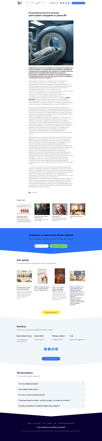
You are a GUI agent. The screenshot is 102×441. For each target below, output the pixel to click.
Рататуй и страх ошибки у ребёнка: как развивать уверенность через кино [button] (58, 289)
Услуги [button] (32, 2)
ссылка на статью (57, 116)
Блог (43, 2)
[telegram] (63, 3)
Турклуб (36, 3)
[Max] (69, 3)
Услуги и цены (36, 423)
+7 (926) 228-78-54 (57, 339)
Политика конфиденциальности (66, 423)
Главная (29, 423)
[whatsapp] (66, 3)
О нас (28, 2)
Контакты (38, 2)
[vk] (61, 3)
